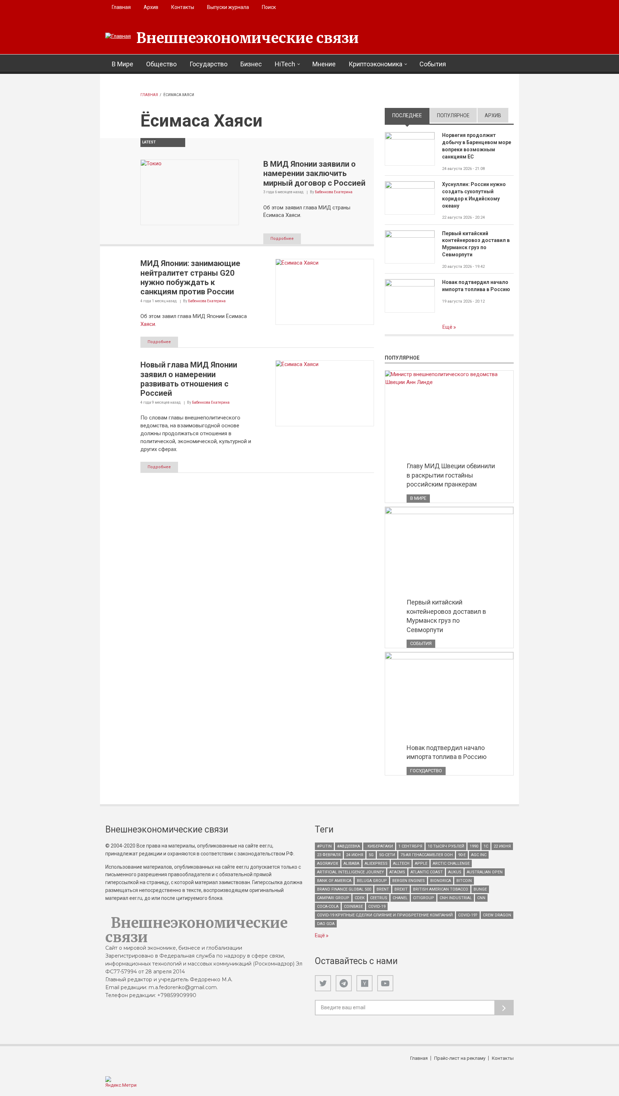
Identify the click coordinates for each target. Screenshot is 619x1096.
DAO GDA (326, 923)
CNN (481, 898)
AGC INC (478, 855)
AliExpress (376, 863)
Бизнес (251, 64)
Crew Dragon (497, 915)
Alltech (401, 863)
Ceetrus (378, 898)
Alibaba (351, 863)
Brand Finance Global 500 (344, 889)
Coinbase (353, 906)
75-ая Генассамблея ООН (426, 855)
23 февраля (329, 855)
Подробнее (282, 238)
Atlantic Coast (427, 872)
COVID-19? (468, 915)
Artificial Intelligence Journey (350, 872)
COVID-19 (376, 906)
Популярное (453, 115)
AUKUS (454, 872)
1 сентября (410, 846)
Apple (421, 863)
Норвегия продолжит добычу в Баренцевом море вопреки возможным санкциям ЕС (476, 146)
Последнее (411, 115)
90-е (462, 855)
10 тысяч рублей (446, 846)
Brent (382, 889)
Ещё (448, 327)
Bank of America (334, 880)
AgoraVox (327, 863)
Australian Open (485, 872)
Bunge (480, 889)
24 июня (354, 855)
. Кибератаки (379, 846)
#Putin (324, 846)
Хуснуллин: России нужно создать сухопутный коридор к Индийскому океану (474, 195)
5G (371, 855)
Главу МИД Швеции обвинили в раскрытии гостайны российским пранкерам (451, 475)
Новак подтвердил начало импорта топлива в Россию (476, 285)
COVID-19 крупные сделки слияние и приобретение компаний (385, 915)
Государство (208, 64)
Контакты (182, 7)
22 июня (502, 846)
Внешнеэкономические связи (247, 38)
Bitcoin (464, 880)
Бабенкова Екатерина (333, 192)
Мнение (324, 64)
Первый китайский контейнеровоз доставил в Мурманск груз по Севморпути (476, 244)
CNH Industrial (456, 898)
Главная (121, 7)
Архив (151, 7)
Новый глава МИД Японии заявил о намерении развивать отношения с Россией (188, 379)
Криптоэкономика (375, 64)
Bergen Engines (408, 880)
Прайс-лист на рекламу (459, 1058)
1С (486, 846)
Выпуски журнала (228, 7)
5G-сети (387, 855)
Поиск (269, 7)
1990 (474, 846)
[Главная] (118, 37)
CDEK (360, 898)
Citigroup (423, 898)
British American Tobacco (440, 889)
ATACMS (397, 872)
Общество (161, 64)
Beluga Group (372, 880)
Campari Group (333, 898)
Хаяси (147, 324)
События (432, 64)
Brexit (401, 889)
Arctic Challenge (451, 863)
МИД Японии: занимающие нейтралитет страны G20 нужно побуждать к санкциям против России (190, 277)
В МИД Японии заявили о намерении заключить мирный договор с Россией (314, 174)
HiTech (285, 64)
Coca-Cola (328, 906)
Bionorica (440, 880)
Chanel (400, 898)
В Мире (122, 64)
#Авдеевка (348, 846)
